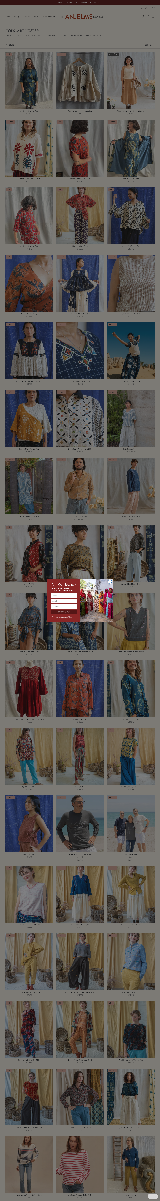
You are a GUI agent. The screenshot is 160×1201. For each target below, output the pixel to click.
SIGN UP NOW (64, 612)
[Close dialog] (110, 581)
